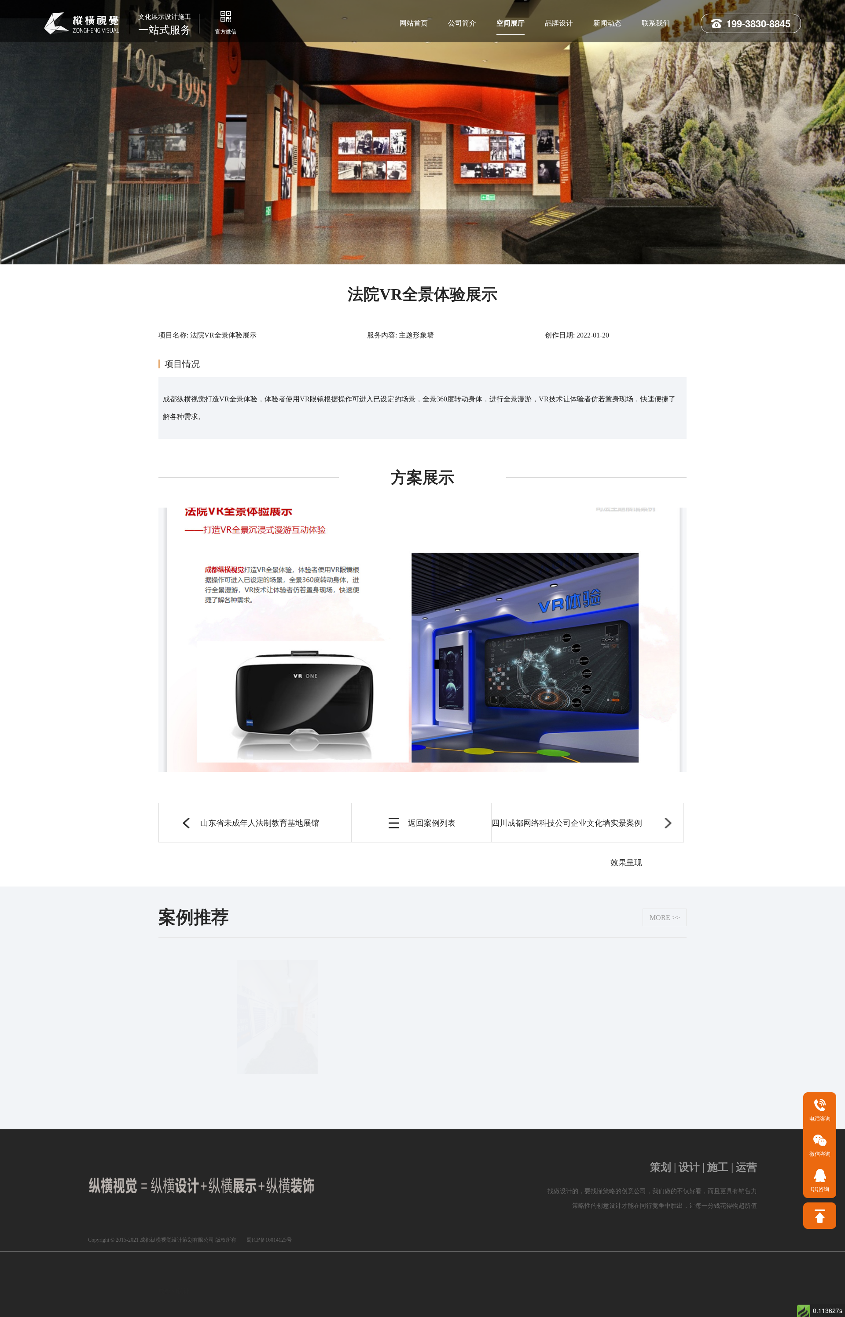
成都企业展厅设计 (552, 1276)
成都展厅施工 (436, 1306)
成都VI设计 (174, 1276)
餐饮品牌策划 (543, 1306)
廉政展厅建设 (595, 1306)
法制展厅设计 (228, 1297)
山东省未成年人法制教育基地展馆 (259, 823)
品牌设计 (559, 23)
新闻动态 (607, 23)
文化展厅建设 (280, 1305)
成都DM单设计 (490, 1306)
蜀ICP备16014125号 (269, 1240)
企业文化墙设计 (490, 1276)
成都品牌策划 (384, 1306)
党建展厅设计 (610, 1276)
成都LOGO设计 (225, 1276)
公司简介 (462, 23)
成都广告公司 (279, 1276)
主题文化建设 (332, 1306)
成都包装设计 (383, 1276)
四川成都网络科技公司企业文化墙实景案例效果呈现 (567, 830)
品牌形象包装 (176, 1293)
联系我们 (656, 23)
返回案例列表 (432, 823)
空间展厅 (510, 23)
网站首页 (414, 23)
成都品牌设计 (435, 1276)
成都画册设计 (331, 1276)
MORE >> (665, 917)
